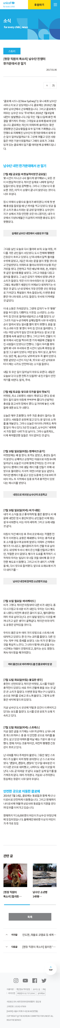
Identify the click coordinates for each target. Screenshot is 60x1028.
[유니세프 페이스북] (34, 980)
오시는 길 (36, 989)
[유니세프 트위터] (44, 980)
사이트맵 (11, 993)
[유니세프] (9, 4)
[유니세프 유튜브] (25, 980)
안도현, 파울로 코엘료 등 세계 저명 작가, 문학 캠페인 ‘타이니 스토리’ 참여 (39, 935)
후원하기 (39, 5)
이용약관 (10, 989)
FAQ (44, 989)
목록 (30, 917)
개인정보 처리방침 (23, 989)
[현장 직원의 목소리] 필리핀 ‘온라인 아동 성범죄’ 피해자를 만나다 (39, 947)
